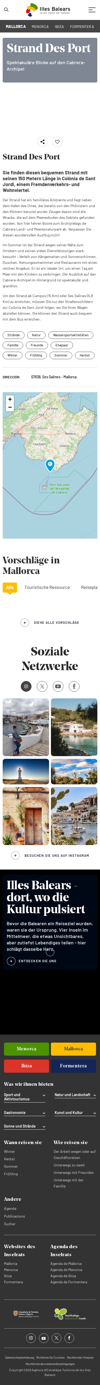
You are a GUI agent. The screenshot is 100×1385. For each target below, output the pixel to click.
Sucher (9, 1224)
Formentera (13, 1282)
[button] (50, 465)
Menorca (11, 1269)
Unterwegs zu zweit (69, 1165)
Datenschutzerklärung (19, 1357)
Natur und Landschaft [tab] (72, 1095)
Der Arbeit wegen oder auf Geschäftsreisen (75, 1154)
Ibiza (8, 1275)
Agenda (10, 1208)
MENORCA (40, 26)
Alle (10, 587)
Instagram (26, 686)
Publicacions (14, 1216)
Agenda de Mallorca (66, 1263)
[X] (42, 686)
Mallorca (10, 1263)
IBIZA (59, 26)
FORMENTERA (82, 26)
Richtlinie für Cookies (50, 1357)
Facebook (74, 686)
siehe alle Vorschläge (56, 622)
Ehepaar (61, 345)
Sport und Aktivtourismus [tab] (17, 1097)
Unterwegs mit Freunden (74, 1172)
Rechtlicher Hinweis (80, 1357)
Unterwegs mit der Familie (68, 1183)
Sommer (60, 355)
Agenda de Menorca (66, 1269)
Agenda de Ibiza (63, 1275)
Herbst (85, 355)
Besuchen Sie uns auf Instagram (57, 855)
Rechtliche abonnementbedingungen (50, 1364)
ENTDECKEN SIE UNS (38, 961)
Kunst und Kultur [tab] (69, 1113)
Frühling (36, 355)
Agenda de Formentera (68, 1282)
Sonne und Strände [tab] (20, 1126)
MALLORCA (16, 26)
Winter (12, 355)
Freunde (37, 345)
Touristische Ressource (47, 587)
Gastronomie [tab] (15, 1113)
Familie (12, 345)
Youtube (58, 686)
